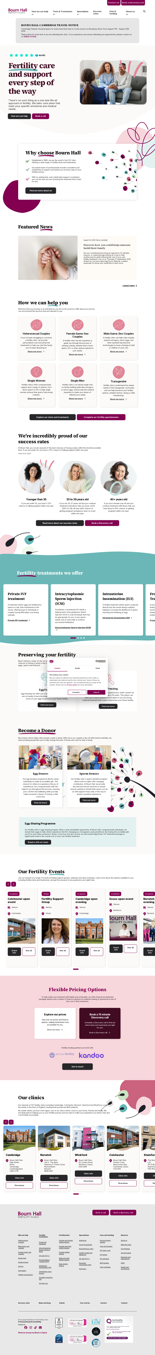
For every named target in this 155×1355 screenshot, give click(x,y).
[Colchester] (123, 1138)
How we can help (40, 11)
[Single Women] (36, 372)
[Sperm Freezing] (108, 679)
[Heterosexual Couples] (36, 325)
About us (130, 11)
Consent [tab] (57, 668)
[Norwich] (54, 1138)
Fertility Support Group (52, 900)
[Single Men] (77, 372)
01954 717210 (30, 36)
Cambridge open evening (86, 900)
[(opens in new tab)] (96, 1321)
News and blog (45, 1303)
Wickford (81, 1154)
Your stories (85, 1303)
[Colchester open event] (21, 931)
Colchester (116, 1154)
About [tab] (98, 668)
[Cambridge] (19, 1138)
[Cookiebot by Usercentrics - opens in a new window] (95, 661)
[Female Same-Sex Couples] (77, 325)
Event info (14, 951)
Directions (19, 1185)
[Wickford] (88, 1138)
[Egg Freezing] (47, 679)
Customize (76, 692)
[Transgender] (119, 372)
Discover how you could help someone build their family (107, 246)
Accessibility (36, 1322)
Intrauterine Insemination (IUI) (116, 618)
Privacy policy (72, 685)
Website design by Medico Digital (32, 1333)
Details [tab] (77, 668)
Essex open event (121, 898)
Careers (103, 1303)
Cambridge (13, 1154)
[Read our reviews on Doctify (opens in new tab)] (34, 55)
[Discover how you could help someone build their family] (48, 258)
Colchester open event (19, 900)
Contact (124, 1303)
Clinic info (19, 1178)
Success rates (97, 12)
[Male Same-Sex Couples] (119, 325)
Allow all (96, 692)
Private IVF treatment (18, 620)
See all (29, 950)
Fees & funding (113, 12)
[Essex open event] (123, 928)
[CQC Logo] (115, 1323)
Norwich (45, 1154)
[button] (36, 351)
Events (62, 1303)
